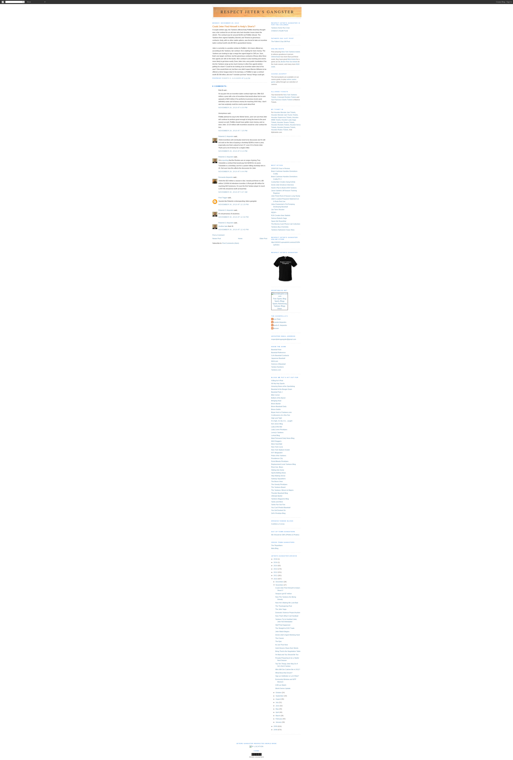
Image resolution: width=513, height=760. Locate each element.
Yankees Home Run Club (280, 28)
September (280, 696)
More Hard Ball (276, 444)
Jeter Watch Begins (282, 632)
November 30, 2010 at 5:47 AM (233, 192)
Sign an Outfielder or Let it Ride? (287, 676)
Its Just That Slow (281, 645)
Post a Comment (218, 235)
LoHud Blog (275, 435)
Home (240, 238)
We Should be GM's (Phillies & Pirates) (285, 535)
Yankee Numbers (277, 367)
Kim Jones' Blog (277, 424)
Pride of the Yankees (278, 456)
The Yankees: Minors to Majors (282, 490)
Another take (223, 226)
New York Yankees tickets (290, 52)
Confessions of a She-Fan (280, 415)
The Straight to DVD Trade (284, 628)
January (279, 722)
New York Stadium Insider (280, 450)
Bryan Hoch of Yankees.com (281, 412)
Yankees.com (276, 370)
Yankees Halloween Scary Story (282, 230)
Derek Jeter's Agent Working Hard (287, 635)
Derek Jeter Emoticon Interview (282, 185)
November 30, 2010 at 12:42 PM (233, 230)
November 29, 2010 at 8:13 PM (233, 151)
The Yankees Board (278, 487)
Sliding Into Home (277, 470)
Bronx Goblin (276, 409)
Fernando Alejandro (225, 177)
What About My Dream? (283, 673)
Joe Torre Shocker (277, 210)
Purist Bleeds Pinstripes (279, 461)
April (277, 712)
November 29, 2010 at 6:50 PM (233, 108)
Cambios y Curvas (278, 524)
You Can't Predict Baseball (280, 507)
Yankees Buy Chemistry (279, 227)
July (277, 702)
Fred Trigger (222, 198)
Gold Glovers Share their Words (286, 648)
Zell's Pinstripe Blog (278, 513)
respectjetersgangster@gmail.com (283, 339)
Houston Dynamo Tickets (286, 127)
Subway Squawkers (278, 479)
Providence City (277, 458)
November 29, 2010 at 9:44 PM (233, 171)
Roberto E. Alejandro (226, 136)
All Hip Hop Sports (278, 383)
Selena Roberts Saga (279, 218)
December (280, 582)
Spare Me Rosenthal (278, 221)
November (280, 585)
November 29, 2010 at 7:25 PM (233, 131)
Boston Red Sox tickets (289, 62)
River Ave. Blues (277, 467)
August (278, 699)
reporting (225, 160)
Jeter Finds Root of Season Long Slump (285, 196)
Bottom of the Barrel (278, 398)
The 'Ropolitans (277, 545)
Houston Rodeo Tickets (279, 130)
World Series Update (282, 688)
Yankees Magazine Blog (280, 499)
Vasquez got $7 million (283, 594)
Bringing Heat (276, 401)
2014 (276, 566)
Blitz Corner (275, 395)
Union (279, 309)
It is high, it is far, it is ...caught (281, 421)
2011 (276, 575)
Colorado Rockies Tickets (286, 97)
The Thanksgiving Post (283, 606)
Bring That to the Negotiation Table (287, 651)
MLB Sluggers (276, 441)
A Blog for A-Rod (277, 381)
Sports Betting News (278, 473)
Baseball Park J (277, 392)
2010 (276, 579)
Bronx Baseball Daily (278, 406)
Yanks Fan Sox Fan (278, 505)
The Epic (278, 641)
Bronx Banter (276, 404)
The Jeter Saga (280, 609)
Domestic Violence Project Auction (287, 613)
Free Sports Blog (279, 299)
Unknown (275, 328)
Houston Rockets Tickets (280, 125)
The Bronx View (277, 481)
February (279, 719)
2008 (276, 730)
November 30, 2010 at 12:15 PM (233, 204)
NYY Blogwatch (277, 453)
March (278, 716)
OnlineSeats (275, 57)
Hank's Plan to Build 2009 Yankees (284, 188)
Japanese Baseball (278, 358)
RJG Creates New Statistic (280, 215)
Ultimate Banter (276, 496)
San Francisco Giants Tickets (281, 100)
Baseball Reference (278, 353)
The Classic (279, 638)
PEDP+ (274, 212)
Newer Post (216, 238)
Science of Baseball (278, 364)
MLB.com (274, 361)
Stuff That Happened (282, 625)
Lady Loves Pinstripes (279, 430)
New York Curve (277, 447)
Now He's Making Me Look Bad (286, 603)
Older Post (263, 238)
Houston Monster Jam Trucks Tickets (284, 115)
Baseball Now (276, 350)
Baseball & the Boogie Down (281, 389)
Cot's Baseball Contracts (280, 355)
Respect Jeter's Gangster (257, 11)
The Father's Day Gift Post (280, 41)
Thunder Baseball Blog (279, 493)
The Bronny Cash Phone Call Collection (285, 224)
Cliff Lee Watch (280, 685)
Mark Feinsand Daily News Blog (282, 438)
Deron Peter (276, 319)
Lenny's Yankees (277, 432)
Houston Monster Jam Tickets (284, 112)
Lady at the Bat (276, 427)
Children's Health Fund (279, 31)
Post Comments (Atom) (230, 243)
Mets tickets (291, 59)
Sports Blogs (280, 301)
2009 (276, 726)
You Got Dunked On (278, 510)
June (278, 706)
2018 (276, 559)
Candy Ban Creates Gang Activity (283, 182)
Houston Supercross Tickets (281, 117)
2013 (276, 569)
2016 (276, 562)
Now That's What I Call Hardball (286, 616)
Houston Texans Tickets (285, 122)
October (279, 693)
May (277, 709)
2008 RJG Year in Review (280, 168)
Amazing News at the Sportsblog (283, 386)
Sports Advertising (280, 304)
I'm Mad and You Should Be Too (286, 655)
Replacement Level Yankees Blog (283, 464)
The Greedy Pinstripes (279, 484)
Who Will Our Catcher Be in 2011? (287, 669)
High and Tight (276, 418)
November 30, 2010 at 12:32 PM (233, 217)
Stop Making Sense (278, 476)
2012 (276, 572)
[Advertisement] (283, 149)
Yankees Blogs (279, 306)
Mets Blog (274, 548)
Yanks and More (277, 502)
